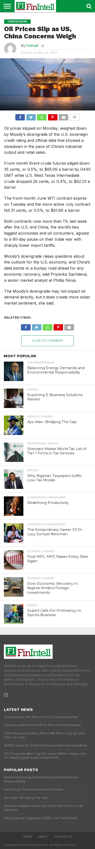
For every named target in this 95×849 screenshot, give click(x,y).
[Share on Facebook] (20, 116)
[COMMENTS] (74, 116)
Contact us (63, 836)
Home (27, 836)
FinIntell (32, 45)
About (43, 836)
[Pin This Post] (52, 116)
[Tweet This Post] (31, 116)
